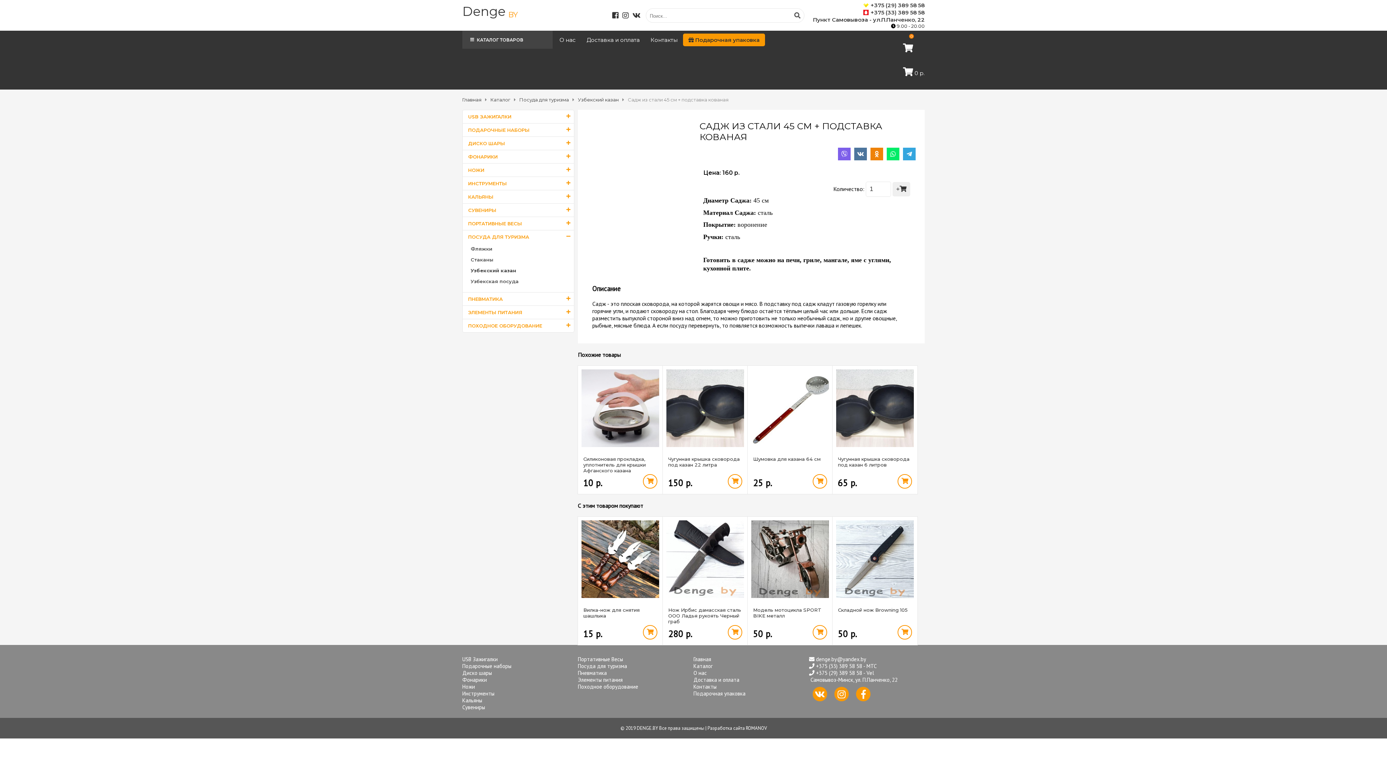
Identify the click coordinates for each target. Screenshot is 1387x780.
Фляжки (481, 249)
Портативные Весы (495, 223)
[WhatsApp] (893, 154)
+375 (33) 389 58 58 (897, 12)
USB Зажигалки (489, 117)
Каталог (703, 666)
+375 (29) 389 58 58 (897, 5)
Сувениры (482, 210)
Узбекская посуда (495, 281)
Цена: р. (721, 172)
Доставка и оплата (613, 39)
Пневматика (485, 299)
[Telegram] (909, 154)
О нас (567, 39)
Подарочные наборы (499, 130)
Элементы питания (495, 312)
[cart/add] (650, 481)
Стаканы (482, 260)
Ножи (476, 170)
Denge (490, 11)
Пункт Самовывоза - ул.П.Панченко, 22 (869, 19)
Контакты (664, 39)
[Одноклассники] (877, 154)
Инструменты (487, 183)
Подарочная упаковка (727, 39)
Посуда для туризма (498, 237)
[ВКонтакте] (860, 154)
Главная (702, 659)
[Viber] (844, 154)
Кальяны (480, 197)
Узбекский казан (493, 270)
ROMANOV (756, 728)
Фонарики (483, 157)
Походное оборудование (505, 326)
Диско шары (486, 143)
